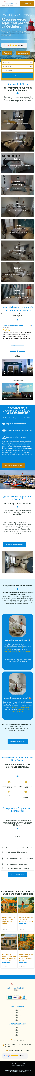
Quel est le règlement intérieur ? (17, 868)
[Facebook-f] (17, 1002)
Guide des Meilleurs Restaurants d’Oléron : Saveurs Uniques (26, 957)
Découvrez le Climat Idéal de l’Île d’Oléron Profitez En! (26, 919)
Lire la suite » (6, 925)
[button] (16, 3)
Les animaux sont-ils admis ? (16, 864)
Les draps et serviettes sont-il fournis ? (17, 859)
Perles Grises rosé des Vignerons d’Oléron (17, 649)
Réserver (17, 76)
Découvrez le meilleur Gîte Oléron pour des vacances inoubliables (9, 957)
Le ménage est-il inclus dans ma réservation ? (15, 853)
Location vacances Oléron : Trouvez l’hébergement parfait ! (9, 920)
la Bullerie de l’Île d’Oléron (20, 708)
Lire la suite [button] (6, 341)
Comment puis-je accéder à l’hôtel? (19, 848)
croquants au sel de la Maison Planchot (17, 652)
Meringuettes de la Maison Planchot (21, 710)
